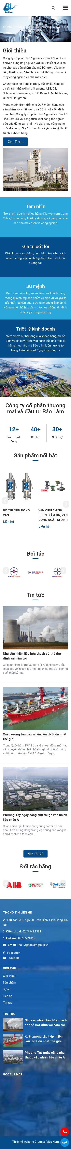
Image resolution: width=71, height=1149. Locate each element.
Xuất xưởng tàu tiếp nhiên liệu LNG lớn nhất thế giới (34, 736)
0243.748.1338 (31, 931)
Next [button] (66, 504)
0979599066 (64, 1142)
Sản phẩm (9, 982)
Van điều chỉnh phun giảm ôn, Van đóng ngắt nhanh (19, 515)
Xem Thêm (15, 141)
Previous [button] (5, 500)
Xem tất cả (35, 853)
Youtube (14, 958)
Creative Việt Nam (47, 1141)
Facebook (13, 953)
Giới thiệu (9, 976)
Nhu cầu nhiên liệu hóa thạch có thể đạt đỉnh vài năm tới (32, 656)
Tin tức (7, 1002)
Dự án (6, 989)
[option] (19, 498)
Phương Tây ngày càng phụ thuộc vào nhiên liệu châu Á (35, 817)
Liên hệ (7, 996)
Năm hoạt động (13, 439)
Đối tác (35, 437)
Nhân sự (57, 437)
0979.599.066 (26, 938)
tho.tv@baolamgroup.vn (33, 945)
